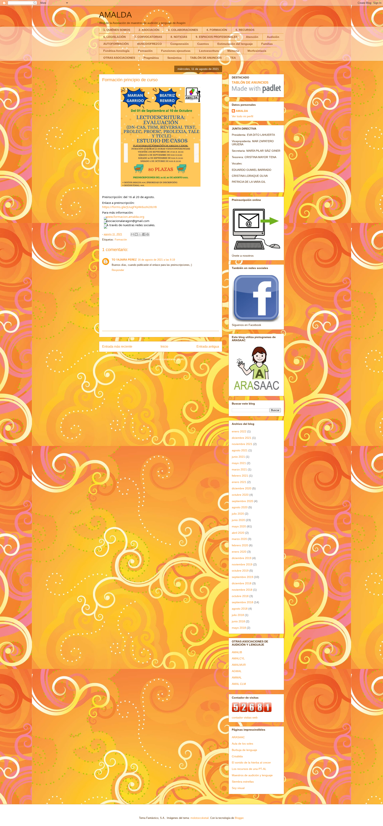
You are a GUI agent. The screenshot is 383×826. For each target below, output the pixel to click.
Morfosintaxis (257, 50)
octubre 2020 (240, 494)
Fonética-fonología (116, 50)
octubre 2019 (240, 570)
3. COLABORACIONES (183, 29)
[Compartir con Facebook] (144, 234)
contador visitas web (245, 717)
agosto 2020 (240, 507)
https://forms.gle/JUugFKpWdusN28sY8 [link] (129, 207)
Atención (252, 36)
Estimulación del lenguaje (235, 43)
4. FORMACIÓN (216, 29)
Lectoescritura (209, 50)
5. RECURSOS (245, 29)
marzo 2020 (239, 539)
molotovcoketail (200, 817)
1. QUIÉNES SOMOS (116, 29)
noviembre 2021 (242, 444)
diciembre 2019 (241, 558)
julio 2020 (238, 513)
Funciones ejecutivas (176, 50)
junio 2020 (238, 520)
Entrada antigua (207, 346)
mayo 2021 (239, 463)
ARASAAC (238, 737)
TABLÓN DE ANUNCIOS (206, 57)
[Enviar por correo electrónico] (132, 234)
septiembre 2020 (242, 501)
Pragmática (151, 57)
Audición (273, 36)
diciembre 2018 (241, 583)
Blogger (239, 817)
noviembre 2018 (242, 589)
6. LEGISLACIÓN (114, 36)
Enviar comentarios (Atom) (169, 359)
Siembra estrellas (243, 781)
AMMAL (237, 677)
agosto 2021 (240, 450)
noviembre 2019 (242, 564)
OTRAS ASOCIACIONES (119, 57)
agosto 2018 (240, 608)
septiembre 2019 (242, 577)
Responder (118, 270)
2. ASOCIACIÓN (149, 29)
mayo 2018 (239, 627)
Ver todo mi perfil (242, 116)
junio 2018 (238, 621)
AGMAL (237, 671)
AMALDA (115, 14)
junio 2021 (238, 456)
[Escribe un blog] (136, 234)
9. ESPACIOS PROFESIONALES (216, 36)
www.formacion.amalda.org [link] (125, 217)
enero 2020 (239, 551)
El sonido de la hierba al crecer (251, 762)
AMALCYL (238, 658)
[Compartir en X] (140, 234)
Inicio (164, 346)
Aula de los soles (242, 743)
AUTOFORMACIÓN (116, 43)
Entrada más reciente (117, 346)
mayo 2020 (239, 526)
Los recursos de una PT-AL (249, 768)
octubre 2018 (240, 596)
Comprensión (179, 43)
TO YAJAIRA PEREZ (124, 259)
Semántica (174, 57)
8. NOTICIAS (179, 36)
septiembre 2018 (242, 602)
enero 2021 (239, 482)
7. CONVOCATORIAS (148, 36)
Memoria (233, 50)
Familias (267, 43)
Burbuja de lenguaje (244, 750)
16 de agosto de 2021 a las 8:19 (156, 259)
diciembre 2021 (241, 437)
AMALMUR (239, 664)
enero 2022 (239, 431)
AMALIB (237, 652)
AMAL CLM (239, 683)
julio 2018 (238, 615)
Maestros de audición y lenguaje (252, 775)
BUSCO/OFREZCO (149, 43)
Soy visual (238, 788)
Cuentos (203, 43)
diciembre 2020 (241, 488)
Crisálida (237, 756)
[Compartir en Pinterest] (148, 234)
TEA (233, 57)
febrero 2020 (240, 545)
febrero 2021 (240, 475)
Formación (145, 50)
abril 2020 (238, 532)
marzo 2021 (239, 469)
